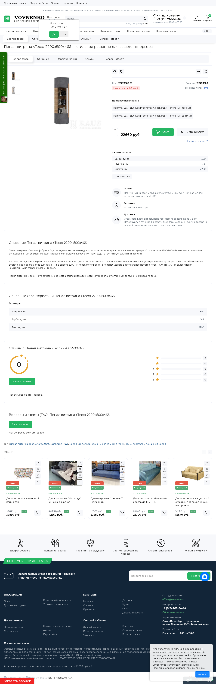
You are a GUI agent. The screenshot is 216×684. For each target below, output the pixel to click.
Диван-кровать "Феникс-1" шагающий (107, 500)
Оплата (55, 3)
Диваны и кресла (132, 612)
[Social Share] (205, 71)
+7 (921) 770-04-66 (169, 19)
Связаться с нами (132, 630)
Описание (38, 38)
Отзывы (85, 38)
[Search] (144, 18)
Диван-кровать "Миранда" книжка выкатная (65, 500)
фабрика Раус (60, 444)
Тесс (31, 444)
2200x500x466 (43, 444)
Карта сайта (50, 634)
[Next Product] (198, 71)
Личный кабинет (93, 627)
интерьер (85, 444)
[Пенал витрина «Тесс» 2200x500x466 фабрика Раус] (62, 99)
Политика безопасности (57, 600)
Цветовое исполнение (125, 100)
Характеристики (67, 59)
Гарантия (67, 3)
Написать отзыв (22, 381)
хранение (97, 444)
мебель (73, 444)
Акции (47, 630)
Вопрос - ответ (109, 38)
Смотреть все (122, 176)
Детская (127, 600)
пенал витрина (19, 444)
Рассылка (127, 626)
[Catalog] (7, 19)
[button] (204, 452)
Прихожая (89, 609)
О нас (7, 601)
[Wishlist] (121, 71)
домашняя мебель (156, 444)
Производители (13, 627)
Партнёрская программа (57, 626)
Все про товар (15, 38)
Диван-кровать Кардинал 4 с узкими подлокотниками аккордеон (192, 502)
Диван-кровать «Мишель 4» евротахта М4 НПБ (150, 500)
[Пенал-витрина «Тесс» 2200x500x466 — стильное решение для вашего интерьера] (13, 90)
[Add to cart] (37, 513)
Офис (125, 608)
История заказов (93, 631)
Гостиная (88, 601)
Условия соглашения (55, 604)
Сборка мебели (39, 3)
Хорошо (202, 674)
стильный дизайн (114, 444)
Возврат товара (131, 634)
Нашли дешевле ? (197, 141)
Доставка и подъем (15, 3)
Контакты (81, 3)
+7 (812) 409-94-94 (168, 15)
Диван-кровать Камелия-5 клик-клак (22, 500)
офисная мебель (135, 444)
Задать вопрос (20, 424)
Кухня (125, 604)
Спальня (88, 605)
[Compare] (114, 71)
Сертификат (11, 631)
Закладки (88, 635)
